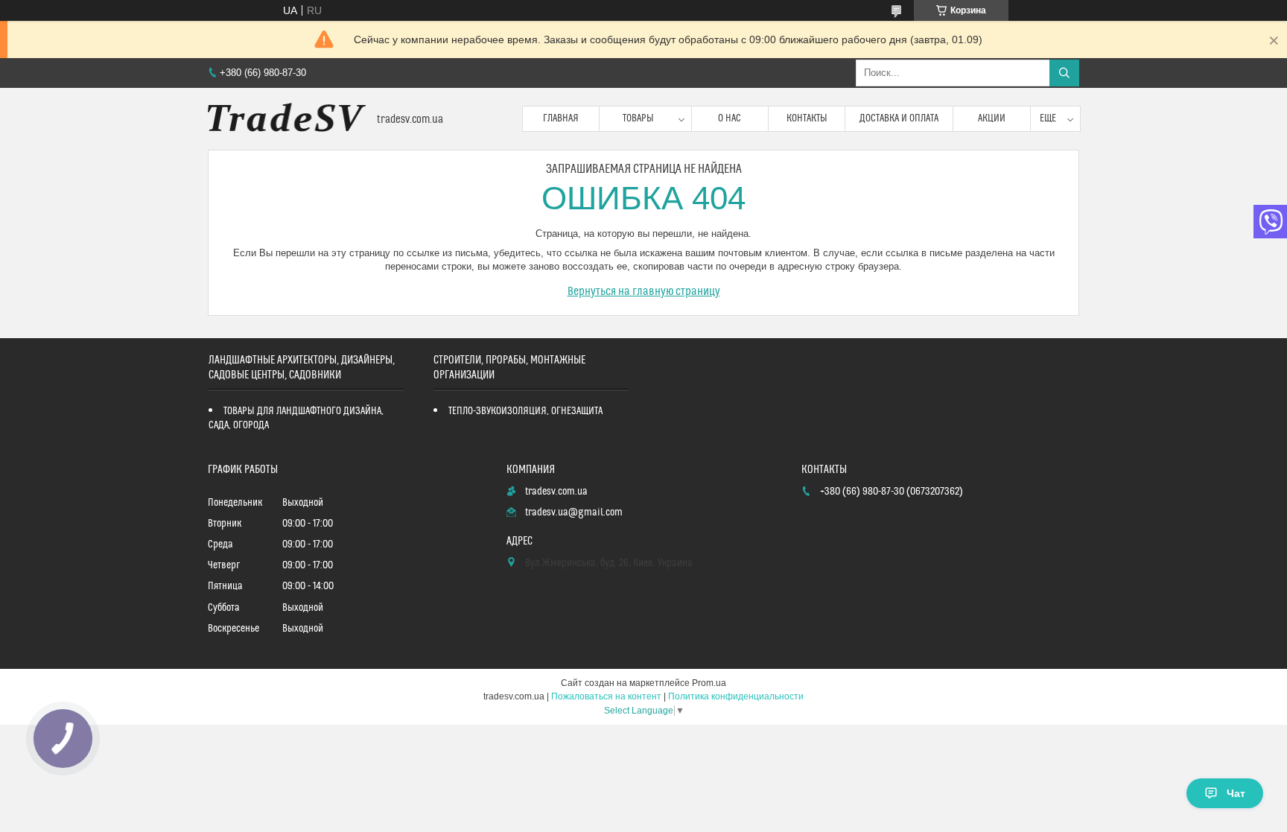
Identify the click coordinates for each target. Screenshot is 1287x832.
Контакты (806, 118)
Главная (561, 118)
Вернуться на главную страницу (644, 291)
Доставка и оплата (898, 118)
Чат (1236, 793)
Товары (638, 118)
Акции (991, 118)
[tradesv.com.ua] (287, 119)
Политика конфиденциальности (736, 696)
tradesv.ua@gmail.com (574, 512)
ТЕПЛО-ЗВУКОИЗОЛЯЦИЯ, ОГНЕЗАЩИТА (525, 411)
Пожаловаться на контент (606, 696)
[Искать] (1064, 73)
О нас (729, 118)
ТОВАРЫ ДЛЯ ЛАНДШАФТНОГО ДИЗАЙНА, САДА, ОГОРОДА (296, 418)
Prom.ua (709, 683)
